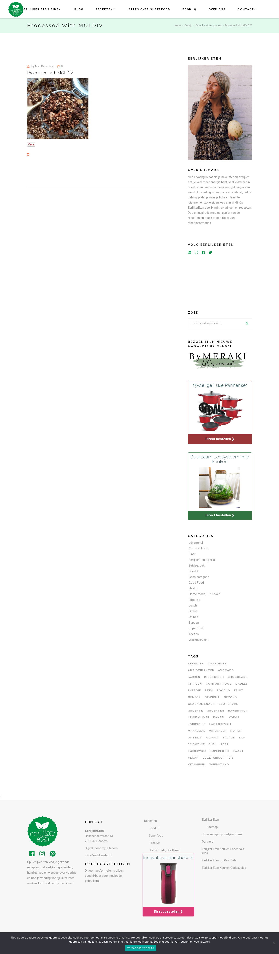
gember (194, 697)
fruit (239, 690)
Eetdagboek (196, 565)
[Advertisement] (220, 281)
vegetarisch (214, 757)
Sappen (194, 622)
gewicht (212, 697)
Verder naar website (140, 948)
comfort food (219, 683)
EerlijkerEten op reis (202, 560)
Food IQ (194, 571)
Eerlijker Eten (210, 819)
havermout (238, 710)
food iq (223, 690)
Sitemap (212, 827)
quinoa (212, 737)
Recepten (150, 821)
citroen (195, 683)
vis (231, 757)
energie (194, 690)
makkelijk (196, 730)
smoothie (196, 744)
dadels (241, 683)
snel (213, 744)
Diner (192, 554)
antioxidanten (201, 670)
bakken (194, 676)
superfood (219, 751)
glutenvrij (229, 703)
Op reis (193, 617)
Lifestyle (194, 600)
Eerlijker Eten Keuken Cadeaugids (224, 868)
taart (238, 751)
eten (209, 690)
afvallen (196, 663)
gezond (230, 697)
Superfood (196, 628)
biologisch (214, 676)
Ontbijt (188, 25)
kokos (234, 717)
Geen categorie (199, 577)
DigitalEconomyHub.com (101, 848)
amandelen (217, 663)
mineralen (218, 730)
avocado (226, 670)
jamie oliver (199, 717)
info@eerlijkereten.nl (98, 855)
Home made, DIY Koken (204, 594)
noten (236, 730)
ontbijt (195, 737)
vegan (193, 757)
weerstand (219, 764)
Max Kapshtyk (44, 66)
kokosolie (197, 724)
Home (178, 25)
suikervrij (197, 751)
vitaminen (197, 764)
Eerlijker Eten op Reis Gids (219, 860)
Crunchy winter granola (208, 25)
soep (224, 744)
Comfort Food (198, 548)
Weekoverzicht (199, 640)
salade (229, 737)
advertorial (196, 543)
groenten (215, 710)
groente (195, 710)
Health (193, 588)
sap (242, 737)
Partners (207, 841)
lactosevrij (220, 724)
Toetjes (194, 634)
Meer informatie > (200, 223)
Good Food (196, 582)
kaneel (219, 717)
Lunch (193, 605)
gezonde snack (201, 703)
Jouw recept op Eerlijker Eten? (222, 834)
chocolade (238, 676)
